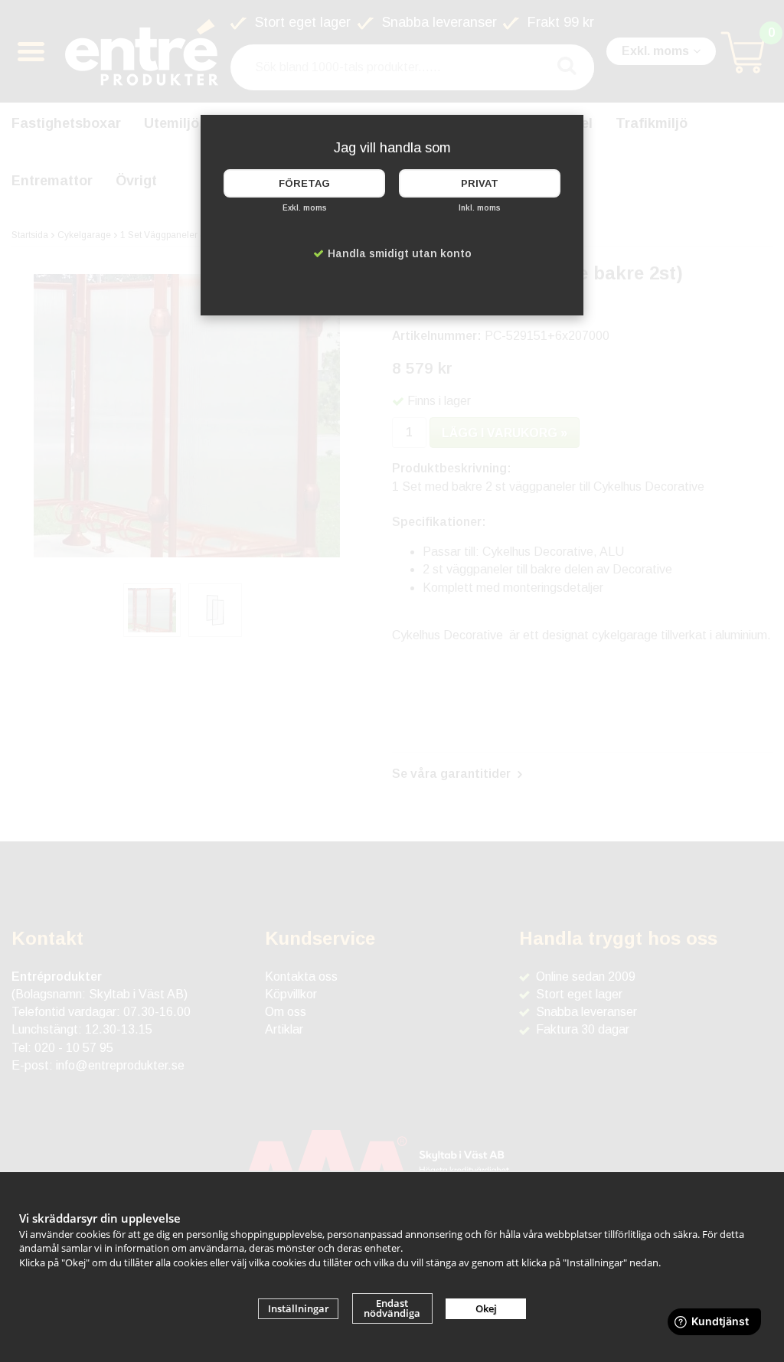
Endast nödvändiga (392, 1308)
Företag (304, 183)
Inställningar (298, 1308)
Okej (486, 1308)
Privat (479, 183)
